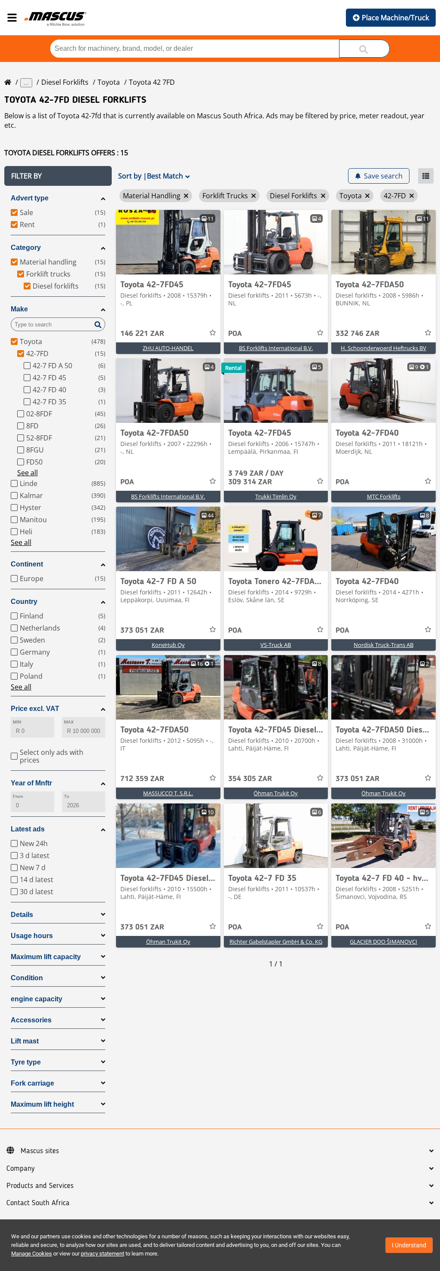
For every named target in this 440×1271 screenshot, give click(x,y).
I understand (409, 1245)
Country (24, 601)
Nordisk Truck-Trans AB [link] (383, 645)
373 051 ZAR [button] (142, 630)
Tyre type (26, 1062)
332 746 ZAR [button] (357, 334)
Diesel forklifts (65, 82)
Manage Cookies (31, 1253)
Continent (27, 564)
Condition (27, 978)
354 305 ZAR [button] (250, 779)
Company (20, 1169)
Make (19, 309)
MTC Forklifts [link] (383, 496)
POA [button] (235, 334)
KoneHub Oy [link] (168, 645)
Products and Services (39, 1186)
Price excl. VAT (35, 708)
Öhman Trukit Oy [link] (276, 793)
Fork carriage (32, 1083)
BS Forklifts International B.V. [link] (276, 348)
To (66, 796)
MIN (17, 722)
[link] (168, 242)
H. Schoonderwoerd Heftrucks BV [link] (383, 348)
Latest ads (28, 829)
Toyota (109, 82)
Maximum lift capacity (46, 956)
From (18, 796)
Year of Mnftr (31, 783)
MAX (68, 722)
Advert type (30, 198)
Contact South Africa (38, 1203)
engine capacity (36, 999)
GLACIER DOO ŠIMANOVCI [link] (383, 941)
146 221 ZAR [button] (142, 334)
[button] (58, 176)
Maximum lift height (42, 1104)
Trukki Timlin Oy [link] (275, 496)
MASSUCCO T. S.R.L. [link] (168, 793)
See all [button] (27, 472)
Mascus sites (40, 1151)
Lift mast (25, 1041)
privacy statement (102, 1253)
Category (26, 247)
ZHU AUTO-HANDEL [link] (168, 348)
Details (22, 914)
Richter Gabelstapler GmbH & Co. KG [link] (275, 941)
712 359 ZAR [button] (142, 779)
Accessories (31, 1020)
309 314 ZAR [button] (256, 478)
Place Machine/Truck (395, 17)
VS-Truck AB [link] (275, 645)
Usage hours (32, 935)
